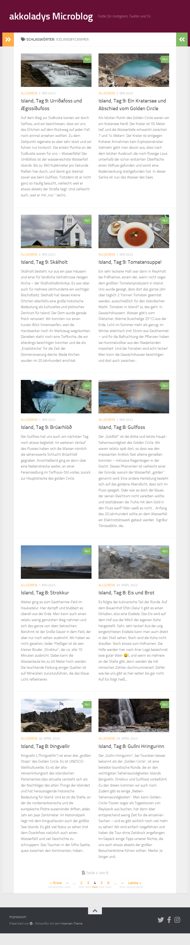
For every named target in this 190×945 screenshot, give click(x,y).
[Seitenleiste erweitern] (8, 39)
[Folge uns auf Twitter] (161, 920)
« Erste (56, 883)
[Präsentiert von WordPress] (31, 923)
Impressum (17, 917)
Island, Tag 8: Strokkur (45, 593)
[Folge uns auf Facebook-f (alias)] (169, 920)
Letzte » (134, 883)
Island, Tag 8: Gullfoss (121, 427)
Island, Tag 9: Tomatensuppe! (130, 262)
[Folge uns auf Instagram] (177, 920)
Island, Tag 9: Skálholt (44, 262)
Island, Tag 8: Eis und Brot (126, 593)
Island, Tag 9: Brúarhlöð (46, 427)
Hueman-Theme (71, 923)
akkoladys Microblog (51, 16)
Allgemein (29, 93)
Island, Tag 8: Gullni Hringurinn (131, 746)
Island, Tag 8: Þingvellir (45, 746)
